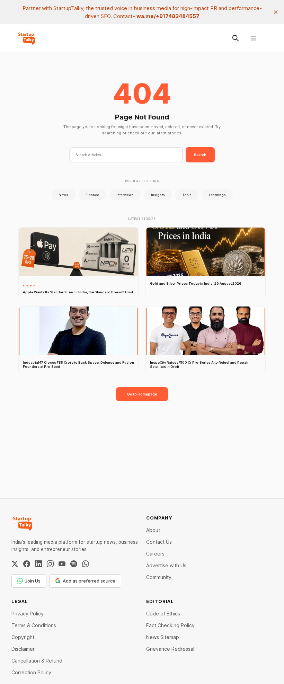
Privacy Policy (27, 613)
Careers (155, 554)
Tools (187, 195)
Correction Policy (31, 672)
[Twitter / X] (14, 563)
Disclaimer (23, 649)
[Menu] (253, 38)
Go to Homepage (142, 394)
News (63, 195)
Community (158, 577)
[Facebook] (26, 563)
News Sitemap (162, 637)
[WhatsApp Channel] (85, 563)
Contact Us (159, 542)
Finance (92, 195)
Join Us (33, 581)
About (153, 530)
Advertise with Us (166, 565)
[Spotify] (73, 563)
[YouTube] (62, 563)
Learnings (217, 195)
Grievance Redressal (170, 649)
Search (200, 155)
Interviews (125, 195)
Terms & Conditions (33, 625)
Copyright (22, 637)
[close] (275, 12)
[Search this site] (235, 38)
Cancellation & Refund (36, 661)
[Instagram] (50, 563)
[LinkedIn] (38, 563)
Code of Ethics (163, 613)
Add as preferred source (89, 581)
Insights (158, 195)
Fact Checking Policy (170, 625)
